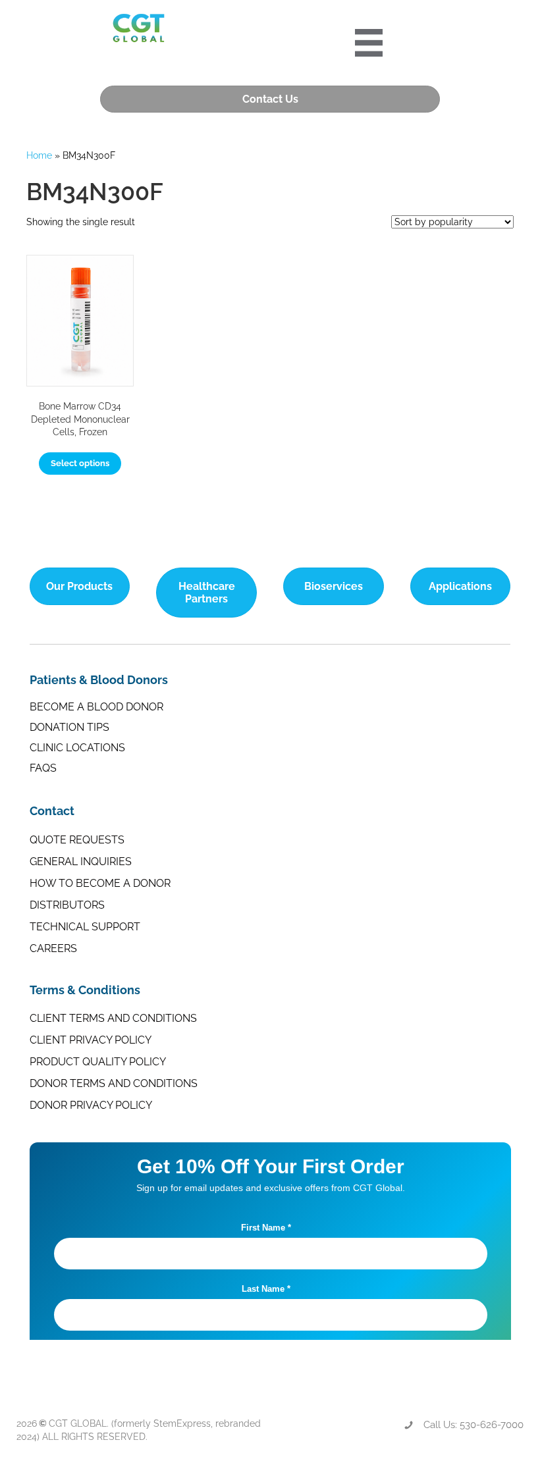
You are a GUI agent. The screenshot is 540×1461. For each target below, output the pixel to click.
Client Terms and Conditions (113, 1018)
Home (39, 155)
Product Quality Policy (98, 1061)
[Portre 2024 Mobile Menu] (369, 43)
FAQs (43, 768)
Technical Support (85, 926)
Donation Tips (69, 727)
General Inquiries (81, 861)
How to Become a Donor (100, 883)
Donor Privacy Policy (91, 1105)
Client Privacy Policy (90, 1040)
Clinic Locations (77, 747)
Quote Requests (77, 840)
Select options (80, 463)
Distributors (67, 905)
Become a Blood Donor (96, 707)
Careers (53, 948)
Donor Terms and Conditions (114, 1083)
